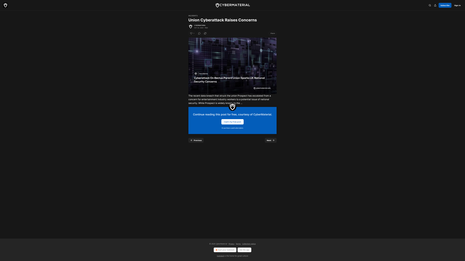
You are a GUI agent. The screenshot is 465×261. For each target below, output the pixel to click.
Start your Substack (226, 250)
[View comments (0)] (199, 33)
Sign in (457, 5)
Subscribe (445, 5)
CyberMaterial (200, 25)
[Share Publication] (435, 5)
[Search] (429, 5)
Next (269, 140)
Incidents (193, 16)
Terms (238, 244)
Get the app (244, 250)
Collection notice (249, 244)
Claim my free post (232, 121)
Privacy (231, 244)
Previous (198, 140)
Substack (220, 256)
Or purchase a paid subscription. (232, 128)
